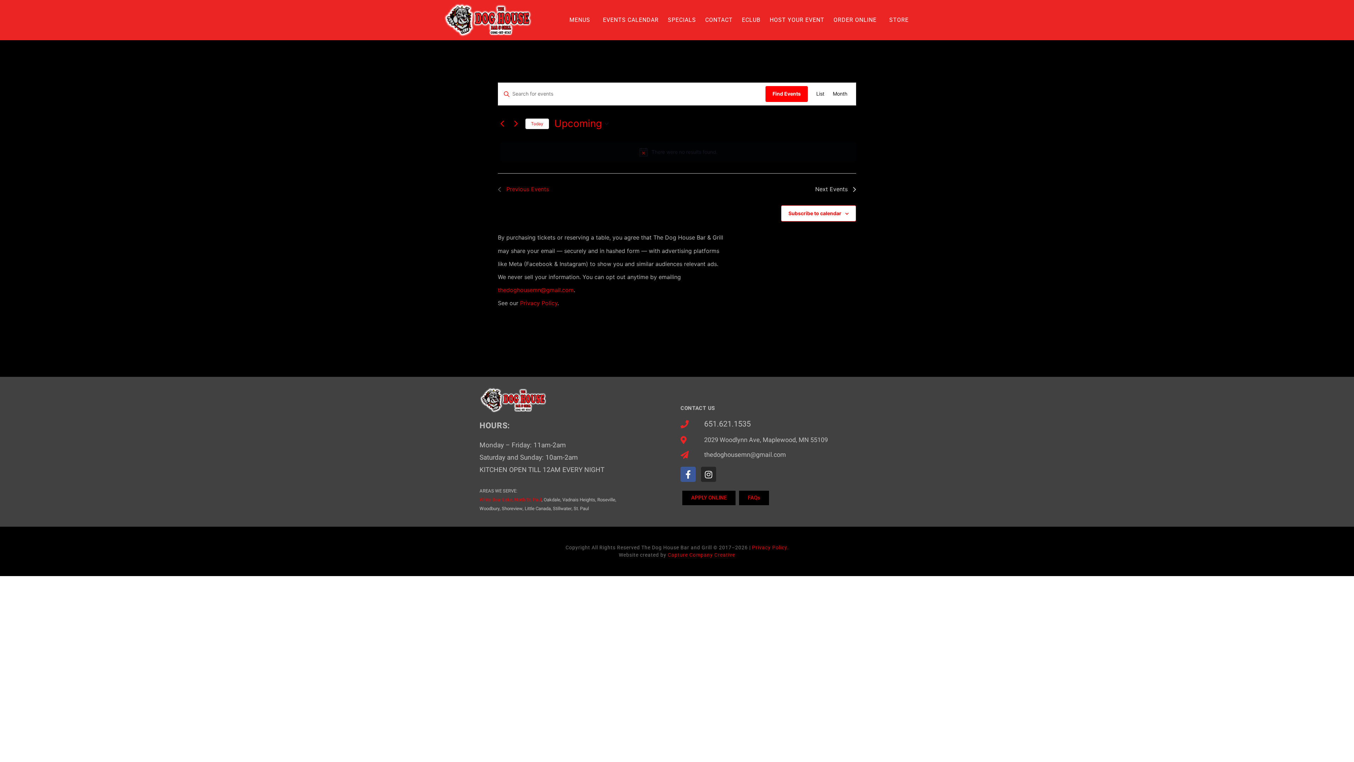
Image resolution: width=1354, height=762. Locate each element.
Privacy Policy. (770, 547)
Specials (682, 20)
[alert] (678, 152)
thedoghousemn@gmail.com (536, 290)
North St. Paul (528, 499)
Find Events (787, 94)
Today (537, 123)
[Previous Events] (502, 124)
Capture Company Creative (701, 555)
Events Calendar (631, 20)
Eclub (751, 20)
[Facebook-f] (688, 474)
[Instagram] (708, 474)
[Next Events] (516, 124)
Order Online (855, 20)
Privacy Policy (538, 303)
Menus (579, 20)
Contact (719, 20)
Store (899, 20)
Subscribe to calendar (814, 213)
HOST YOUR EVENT (797, 20)
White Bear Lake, (496, 499)
